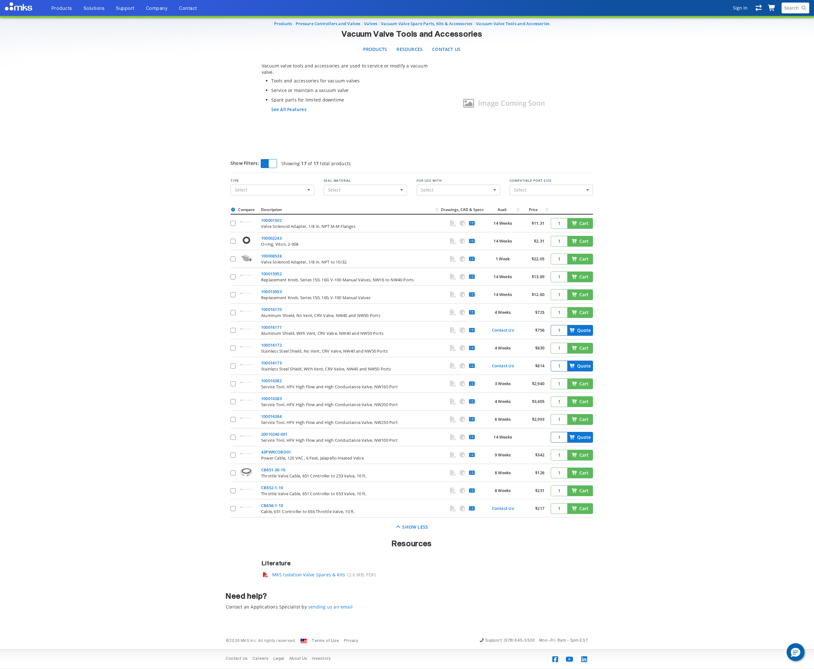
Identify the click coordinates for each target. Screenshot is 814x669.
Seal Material (337, 180)
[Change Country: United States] (303, 641)
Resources (410, 49)
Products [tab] (61, 8)
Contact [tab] (188, 8)
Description (271, 209)
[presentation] (407, 334)
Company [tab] (157, 8)
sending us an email (330, 607)
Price (533, 209)
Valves (370, 23)
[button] (795, 652)
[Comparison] (759, 8)
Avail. (503, 209)
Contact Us (446, 49)
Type (235, 180)
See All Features (289, 109)
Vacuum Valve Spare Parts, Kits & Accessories (426, 23)
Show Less (414, 527)
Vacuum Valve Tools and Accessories (512, 23)
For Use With (429, 180)
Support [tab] (125, 8)
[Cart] (772, 8)
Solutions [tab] (94, 8)
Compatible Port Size (531, 180)
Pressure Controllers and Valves (328, 23)
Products (283, 23)
